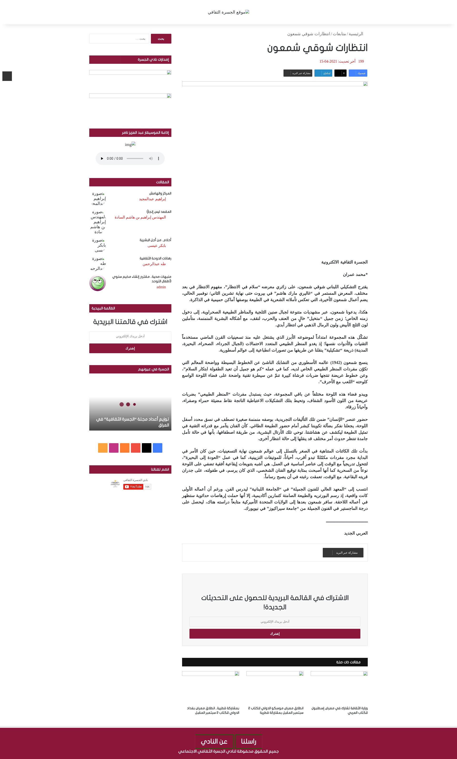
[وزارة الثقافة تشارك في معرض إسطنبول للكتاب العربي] (339, 687)
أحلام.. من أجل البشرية (155, 240)
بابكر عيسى (157, 245)
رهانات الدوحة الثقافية (155, 258)
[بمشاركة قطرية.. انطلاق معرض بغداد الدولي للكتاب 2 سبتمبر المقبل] (210, 687)
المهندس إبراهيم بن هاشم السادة (140, 217)
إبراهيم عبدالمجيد (152, 199)
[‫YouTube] (135, 448)
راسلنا (248, 741)
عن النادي (214, 741)
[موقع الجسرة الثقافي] (228, 12)
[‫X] (146, 448)
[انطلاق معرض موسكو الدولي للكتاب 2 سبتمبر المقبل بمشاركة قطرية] (274, 687)
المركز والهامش (160, 193)
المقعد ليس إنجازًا (159, 211)
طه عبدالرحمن (154, 264)
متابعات (339, 33)
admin (161, 287)
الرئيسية (356, 33)
